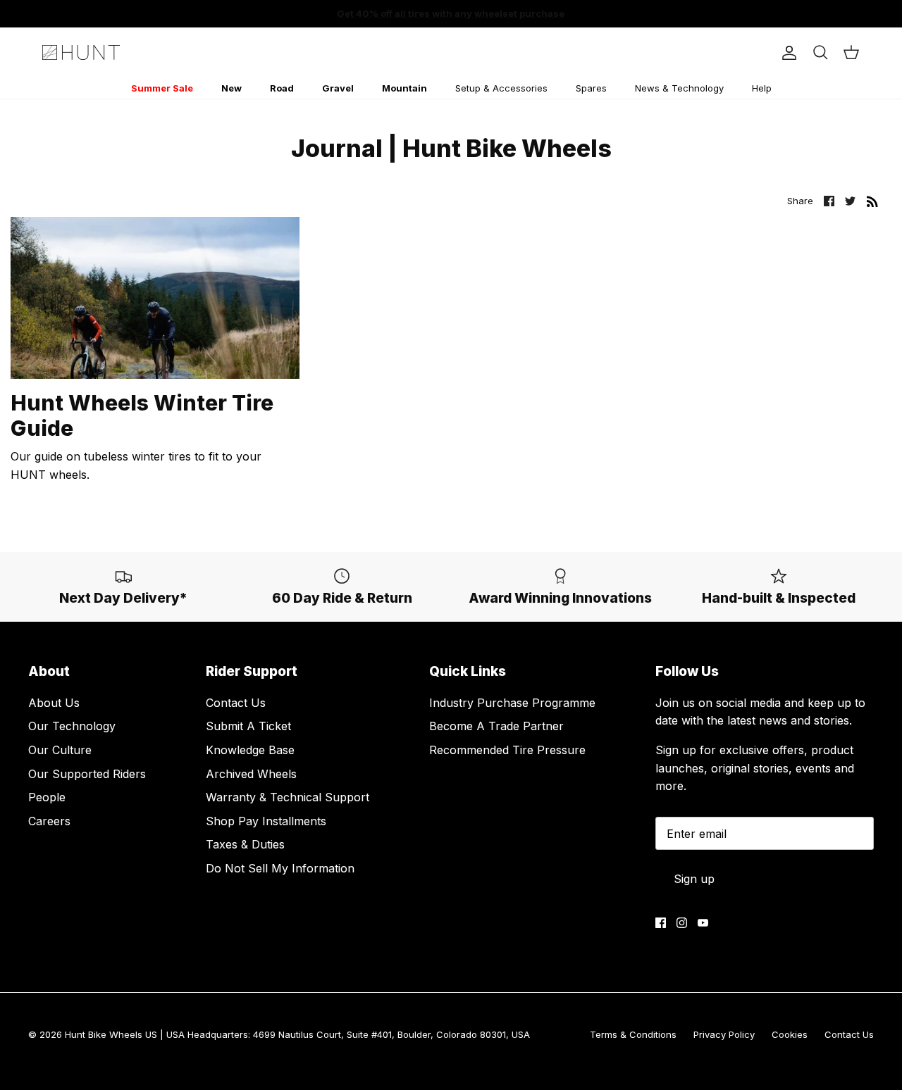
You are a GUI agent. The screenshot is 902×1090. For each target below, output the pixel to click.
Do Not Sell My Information (280, 868)
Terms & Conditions (633, 1034)
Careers (49, 821)
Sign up (694, 879)
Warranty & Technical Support (287, 797)
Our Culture (60, 750)
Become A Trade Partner (496, 726)
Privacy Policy (724, 1034)
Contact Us (236, 703)
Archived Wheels (251, 774)
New (231, 88)
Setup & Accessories (501, 88)
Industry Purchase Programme (512, 703)
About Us (54, 703)
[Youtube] (703, 922)
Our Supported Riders (87, 774)
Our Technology (72, 726)
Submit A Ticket (248, 726)
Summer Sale (162, 88)
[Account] (786, 52)
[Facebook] (660, 922)
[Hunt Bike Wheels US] (81, 52)
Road (282, 88)
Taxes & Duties (245, 844)
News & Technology (679, 88)
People (47, 797)
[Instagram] (681, 922)
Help (762, 88)
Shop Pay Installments (266, 821)
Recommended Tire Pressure (507, 750)
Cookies (790, 1034)
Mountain (404, 88)
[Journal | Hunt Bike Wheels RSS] (872, 201)
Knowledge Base (250, 750)
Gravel (338, 88)
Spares (591, 88)
